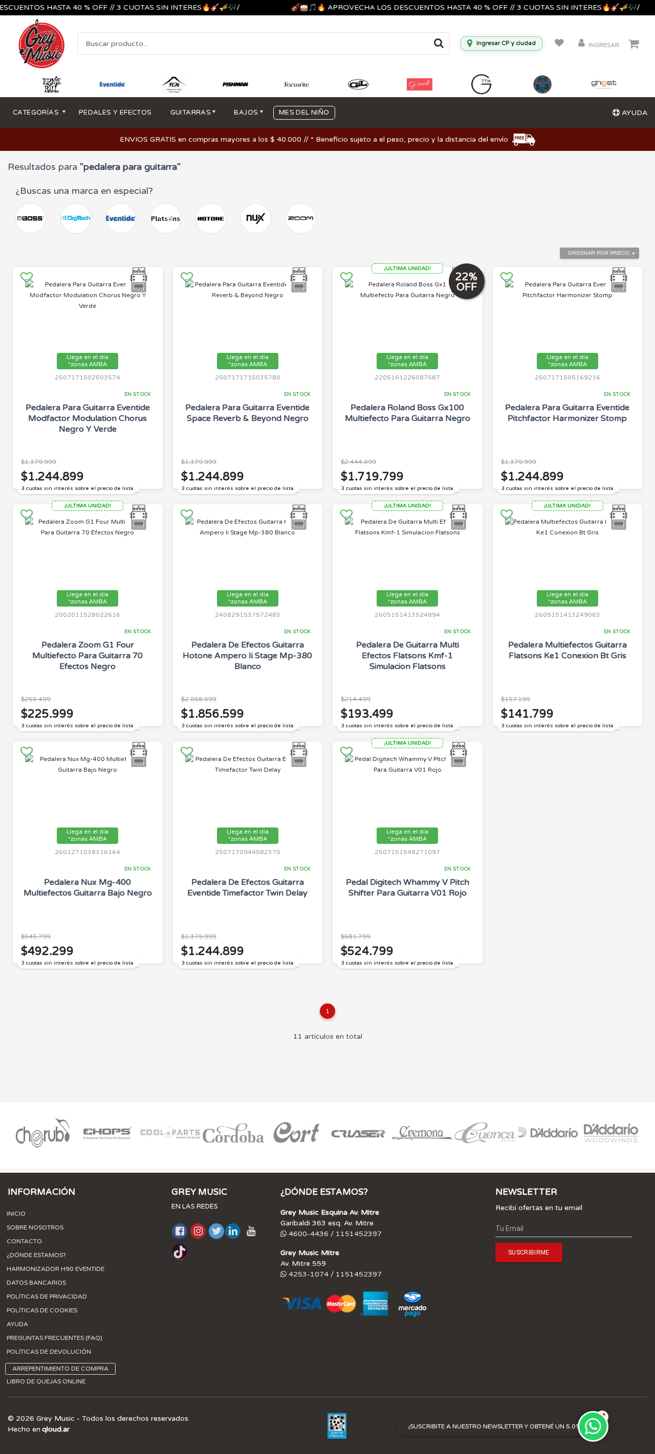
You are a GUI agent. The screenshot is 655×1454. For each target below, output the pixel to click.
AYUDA (633, 112)
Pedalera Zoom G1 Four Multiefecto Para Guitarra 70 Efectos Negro (87, 656)
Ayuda (17, 1324)
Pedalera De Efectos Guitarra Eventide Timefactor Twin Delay (247, 887)
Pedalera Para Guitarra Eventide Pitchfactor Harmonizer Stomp (567, 412)
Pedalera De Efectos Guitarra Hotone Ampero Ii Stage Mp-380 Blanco (247, 656)
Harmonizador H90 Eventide (55, 1268)
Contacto (24, 1241)
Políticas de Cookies (42, 1310)
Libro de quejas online (46, 1381)
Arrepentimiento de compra (60, 1368)
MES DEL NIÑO (304, 112)
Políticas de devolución (49, 1351)
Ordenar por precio (598, 253)
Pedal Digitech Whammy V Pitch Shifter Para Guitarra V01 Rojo (407, 887)
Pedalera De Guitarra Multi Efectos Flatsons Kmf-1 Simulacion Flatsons (407, 656)
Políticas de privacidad (47, 1296)
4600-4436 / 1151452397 (334, 1233)
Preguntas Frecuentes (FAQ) (54, 1337)
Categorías (36, 112)
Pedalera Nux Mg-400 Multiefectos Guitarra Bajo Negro (88, 887)
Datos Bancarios (36, 1282)
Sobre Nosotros (35, 1227)
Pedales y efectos (115, 112)
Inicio (16, 1213)
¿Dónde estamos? (36, 1255)
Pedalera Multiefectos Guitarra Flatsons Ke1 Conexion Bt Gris (567, 650)
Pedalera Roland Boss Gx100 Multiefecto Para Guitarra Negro (407, 412)
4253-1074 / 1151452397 (334, 1274)
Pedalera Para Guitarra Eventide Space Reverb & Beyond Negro (247, 412)
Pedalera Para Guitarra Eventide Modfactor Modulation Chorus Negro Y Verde (88, 418)
